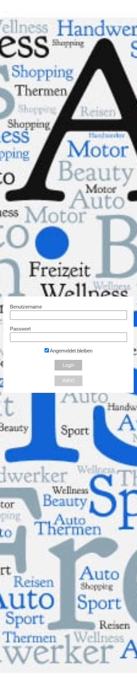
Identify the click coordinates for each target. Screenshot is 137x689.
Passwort (20, 329)
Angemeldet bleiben (70, 350)
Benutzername (26, 307)
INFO (68, 380)
